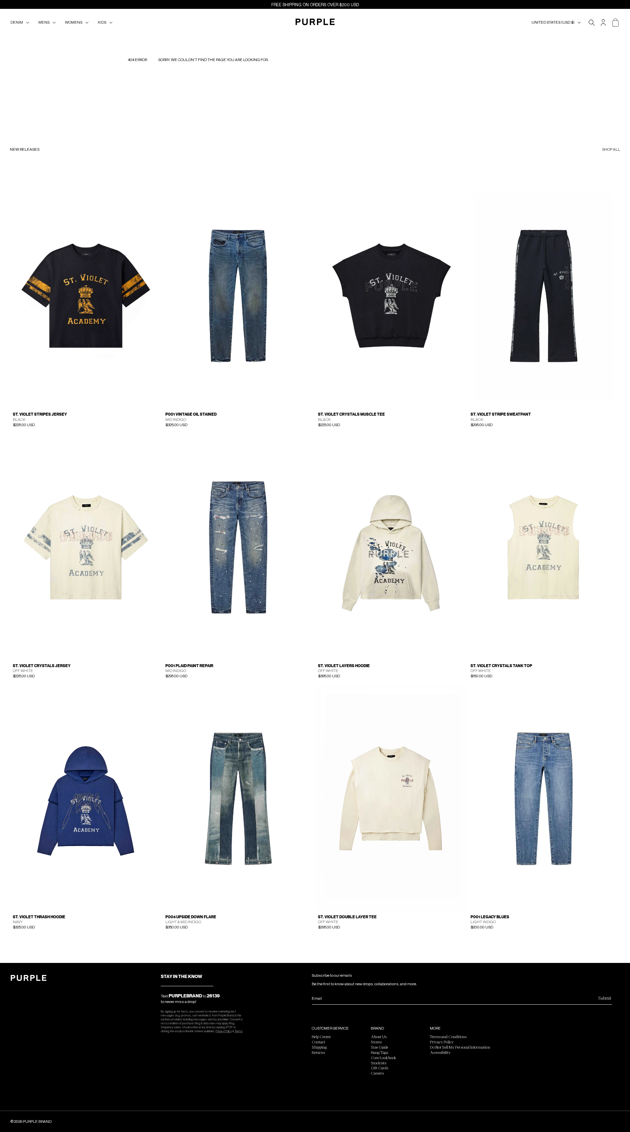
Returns (318, 1052)
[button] (21, 22)
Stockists (378, 1062)
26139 (213, 996)
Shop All (611, 149)
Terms (238, 1031)
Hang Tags (379, 1052)
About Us (379, 1036)
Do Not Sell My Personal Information (460, 1047)
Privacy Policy (224, 1031)
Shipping (319, 1047)
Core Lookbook (383, 1057)
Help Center (321, 1036)
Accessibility (440, 1052)
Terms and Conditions (448, 1036)
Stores (376, 1041)
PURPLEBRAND (185, 996)
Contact (318, 1041)
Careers (377, 1073)
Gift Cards (379, 1067)
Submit (604, 998)
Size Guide (379, 1047)
